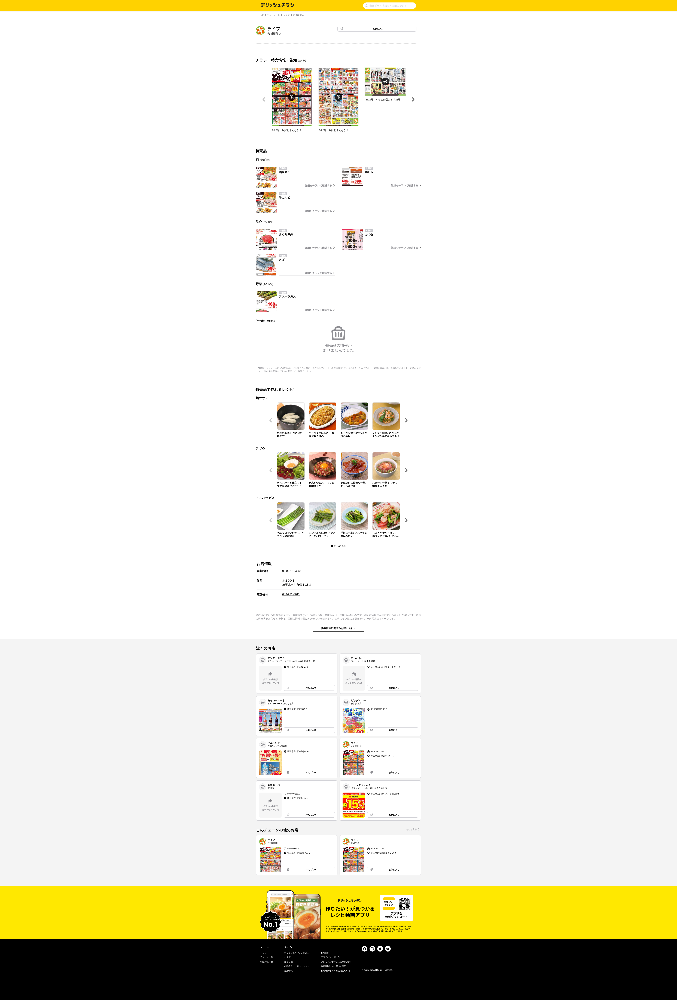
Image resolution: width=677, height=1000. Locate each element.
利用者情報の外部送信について (335, 971)
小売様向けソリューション (297, 966)
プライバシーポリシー (331, 957)
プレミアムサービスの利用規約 (335, 962)
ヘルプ (287, 957)
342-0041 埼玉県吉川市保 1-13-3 (296, 582)
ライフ (286, 15)
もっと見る (411, 829)
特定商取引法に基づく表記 (333, 966)
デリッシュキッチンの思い (297, 953)
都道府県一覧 (266, 962)
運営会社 (288, 962)
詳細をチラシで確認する (318, 185)
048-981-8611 (291, 594)
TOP (261, 15)
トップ (263, 953)
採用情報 (288, 971)
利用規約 (325, 953)
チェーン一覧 (273, 15)
